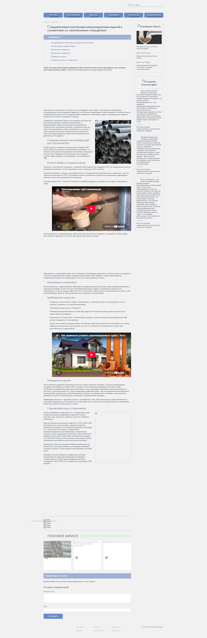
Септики (53, 15)
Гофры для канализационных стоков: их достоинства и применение (87, 553)
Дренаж (93, 15)
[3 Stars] (47, 523)
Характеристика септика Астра (147, 57)
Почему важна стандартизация (63, 46)
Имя (45, 606)
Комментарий (49, 591)
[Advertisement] (87, 89)
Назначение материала (60, 50)
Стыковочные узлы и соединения (64, 60)
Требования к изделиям (60, 53)
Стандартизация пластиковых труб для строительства (72, 43)
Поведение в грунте (58, 57)
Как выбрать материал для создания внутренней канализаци (56, 564)
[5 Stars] (47, 527)
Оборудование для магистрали (113, 549)
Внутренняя (73, 15)
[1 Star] (47, 520)
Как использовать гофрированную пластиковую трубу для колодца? (148, 129)
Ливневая (114, 15)
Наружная (134, 15)
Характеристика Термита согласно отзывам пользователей (147, 67)
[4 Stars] (47, 525)
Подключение (154, 15)
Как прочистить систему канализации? (147, 47)
